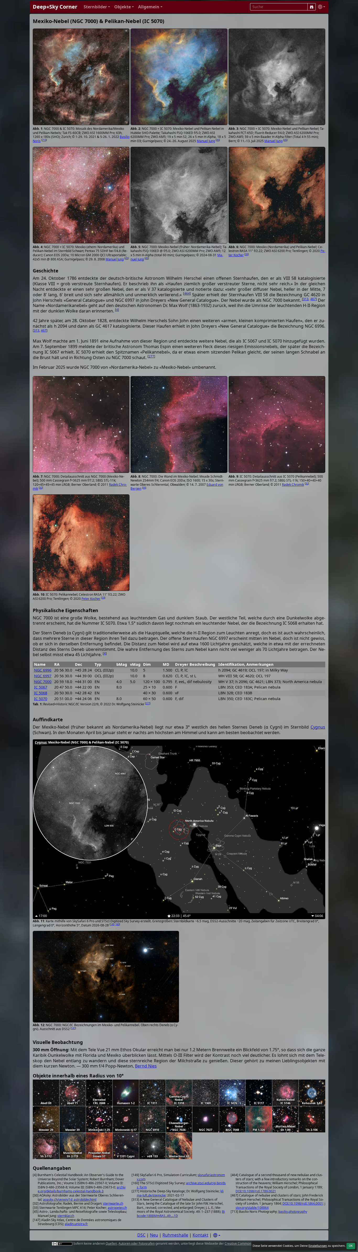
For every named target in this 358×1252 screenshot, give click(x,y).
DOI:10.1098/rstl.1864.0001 (303, 1203)
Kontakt (200, 1235)
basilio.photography (292, 1211)
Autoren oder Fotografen (136, 1243)
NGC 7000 (42, 681)
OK (351, 1246)
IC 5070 (40, 698)
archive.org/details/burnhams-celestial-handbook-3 (82, 1189)
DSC (141, 1235)
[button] (97, 7)
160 (117, 924)
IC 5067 (40, 687)
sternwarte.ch (113, 1203)
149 (112, 924)
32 (41, 487)
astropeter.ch (117, 1207)
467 (313, 299)
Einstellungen (317, 1246)
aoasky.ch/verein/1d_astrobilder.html (69, 1199)
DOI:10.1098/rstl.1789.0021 (256, 1191)
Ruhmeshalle (175, 1235)
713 (44, 140)
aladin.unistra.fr (76, 1224)
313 (305, 299)
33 (246, 254)
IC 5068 (40, 692)
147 (73, 1028)
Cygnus (318, 727)
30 (144, 487)
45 (217, 140)
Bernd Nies (146, 1066)
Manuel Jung (206, 141)
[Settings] (217, 1235)
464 (187, 293)
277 (151, 356)
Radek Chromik (293, 484)
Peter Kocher (91, 598)
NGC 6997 (42, 675)
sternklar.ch (65, 1216)
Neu (154, 1235)
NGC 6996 (42, 670)
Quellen (111, 1243)
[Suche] (311, 6)
